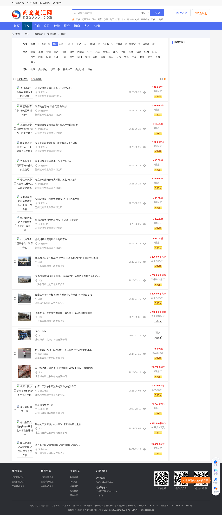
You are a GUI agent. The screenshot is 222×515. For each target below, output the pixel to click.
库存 (90, 69)
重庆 (56, 52)
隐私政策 (77, 505)
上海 (40, 52)
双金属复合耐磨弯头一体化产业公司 (53, 161)
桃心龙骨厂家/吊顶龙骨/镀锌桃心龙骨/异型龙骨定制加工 (63, 349)
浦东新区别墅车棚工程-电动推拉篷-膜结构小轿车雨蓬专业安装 (66, 257)
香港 (157, 56)
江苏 (115, 52)
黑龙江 (106, 52)
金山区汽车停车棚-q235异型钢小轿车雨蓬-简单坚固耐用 (63, 294)
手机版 (33, 2)
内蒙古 (80, 52)
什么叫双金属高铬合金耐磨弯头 (51, 239)
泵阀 (147, 19)
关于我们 (45, 505)
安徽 (131, 52)
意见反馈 (74, 490)
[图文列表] (165, 79)
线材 (33, 44)
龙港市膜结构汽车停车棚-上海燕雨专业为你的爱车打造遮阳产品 (67, 276)
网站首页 (34, 505)
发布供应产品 (18, 477)
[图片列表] (161, 79)
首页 (17, 34)
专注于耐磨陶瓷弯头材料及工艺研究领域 (55, 179)
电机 (131, 19)
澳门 (33, 61)
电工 (106, 19)
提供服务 (42, 69)
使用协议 (66, 505)
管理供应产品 (18, 481)
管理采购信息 (47, 481)
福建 (139, 52)
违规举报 (165, 505)
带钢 (79, 44)
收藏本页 (19, 2)
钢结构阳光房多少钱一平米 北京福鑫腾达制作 (58, 424)
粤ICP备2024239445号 (182, 505)
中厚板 (119, 44)
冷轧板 (92, 44)
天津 (48, 52)
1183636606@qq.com (106, 491)
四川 (79, 56)
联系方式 (55, 505)
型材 (63, 34)
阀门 (94, 19)
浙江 (123, 52)
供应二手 (55, 69)
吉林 (97, 52)
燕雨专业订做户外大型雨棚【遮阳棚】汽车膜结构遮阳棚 (63, 313)
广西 (64, 56)
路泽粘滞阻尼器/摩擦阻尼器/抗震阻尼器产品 (57, 445)
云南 (95, 56)
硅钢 (67, 44)
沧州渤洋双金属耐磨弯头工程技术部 (53, 88)
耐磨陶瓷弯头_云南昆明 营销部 (51, 106)
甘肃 (118, 56)
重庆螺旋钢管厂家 (44, 405)
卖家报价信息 (47, 486)
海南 (72, 56)
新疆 (142, 56)
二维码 (46, 2)
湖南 (48, 56)
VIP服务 (73, 481)
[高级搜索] (73, 19)
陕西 (111, 56)
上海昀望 (155, 19)
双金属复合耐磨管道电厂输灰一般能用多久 (56, 124)
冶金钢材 (38, 34)
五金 (88, 19)
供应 (27, 34)
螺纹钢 (132, 44)
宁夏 (134, 56)
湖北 (40, 56)
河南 (33, 56)
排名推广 (74, 486)
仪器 (100, 19)
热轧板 (105, 44)
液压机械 (139, 19)
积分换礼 (132, 505)
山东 (154, 52)
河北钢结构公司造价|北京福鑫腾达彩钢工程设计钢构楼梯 (64, 368)
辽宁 (89, 52)
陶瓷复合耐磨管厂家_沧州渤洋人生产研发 (56, 143)
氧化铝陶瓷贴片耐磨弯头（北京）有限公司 (56, 220)
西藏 (103, 56)
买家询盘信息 (18, 486)
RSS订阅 (154, 505)
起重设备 (80, 19)
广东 (56, 56)
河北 (64, 52)
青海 (126, 56)
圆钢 (44, 44)
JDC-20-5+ (40, 331)
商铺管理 (74, 477)
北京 (33, 52)
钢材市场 (51, 34)
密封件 (124, 19)
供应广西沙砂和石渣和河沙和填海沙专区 (55, 386)
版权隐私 (88, 505)
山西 (72, 52)
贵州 (87, 56)
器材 (118, 19)
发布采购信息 (47, 477)
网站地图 (74, 495)
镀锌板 (146, 44)
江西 (146, 52)
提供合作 (80, 69)
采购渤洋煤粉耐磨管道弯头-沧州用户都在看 (57, 199)
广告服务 (121, 505)
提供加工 (67, 69)
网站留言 (143, 505)
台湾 (150, 56)
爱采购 (201, 13)
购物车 (58, 2)
